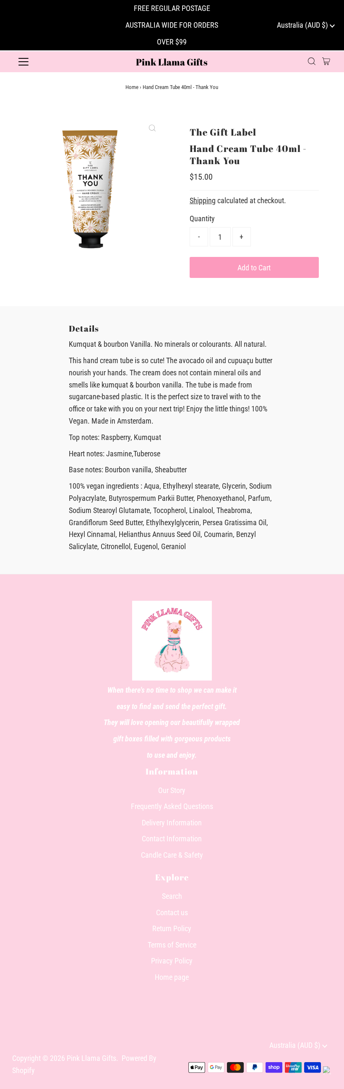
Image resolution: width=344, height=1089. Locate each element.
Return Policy (171, 928)
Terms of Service (172, 944)
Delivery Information (172, 822)
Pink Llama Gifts (172, 62)
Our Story (171, 790)
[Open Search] (311, 62)
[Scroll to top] (327, 1072)
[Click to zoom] (152, 128)
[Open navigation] (51, 61)
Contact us (172, 912)
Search (172, 896)
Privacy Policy (172, 960)
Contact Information (172, 838)
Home (131, 87)
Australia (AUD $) (303, 25)
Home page (172, 977)
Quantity (202, 218)
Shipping (203, 200)
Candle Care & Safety (172, 855)
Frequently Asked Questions (172, 806)
